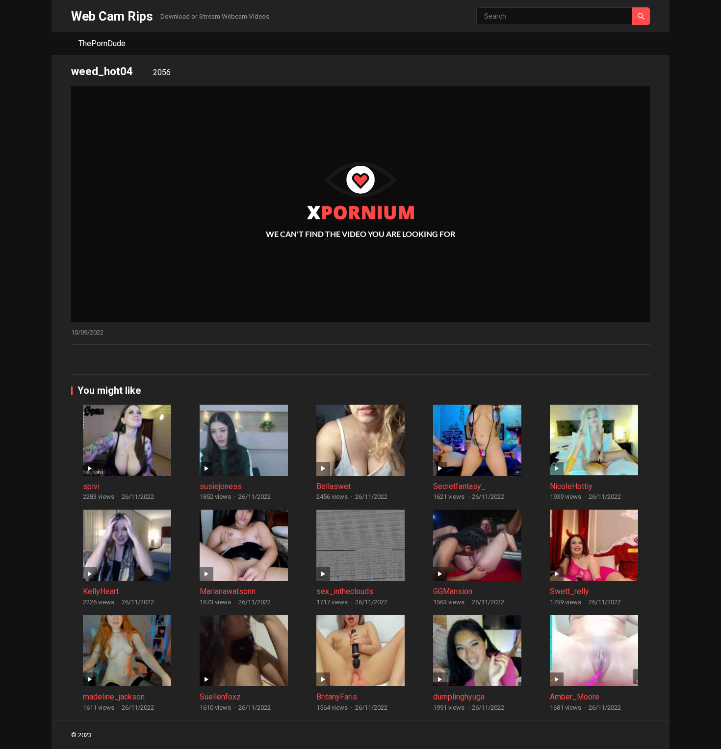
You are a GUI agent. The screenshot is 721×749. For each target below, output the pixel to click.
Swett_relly (569, 591)
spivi (91, 486)
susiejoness (221, 486)
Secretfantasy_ (459, 486)
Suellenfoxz (220, 696)
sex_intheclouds (344, 591)
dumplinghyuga (459, 696)
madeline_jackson (114, 696)
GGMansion (452, 591)
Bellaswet (333, 486)
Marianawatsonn (228, 591)
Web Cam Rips (112, 16)
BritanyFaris (336, 696)
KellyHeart (101, 591)
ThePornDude (102, 43)
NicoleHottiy (571, 486)
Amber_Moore (574, 696)
